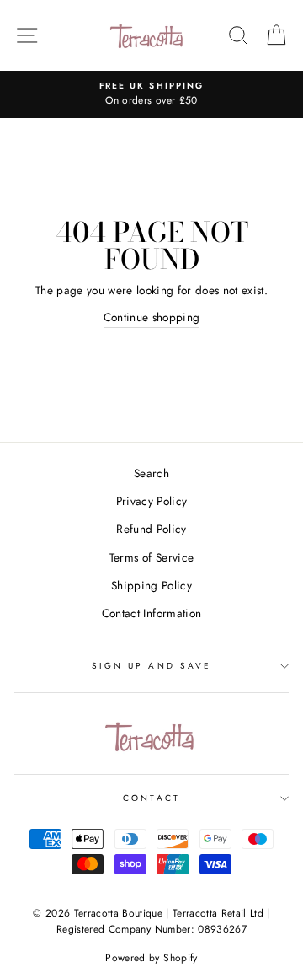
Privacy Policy (152, 500)
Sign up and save (151, 665)
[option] (151, 94)
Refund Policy (151, 528)
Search (151, 473)
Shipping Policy (151, 585)
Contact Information (151, 613)
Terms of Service (151, 557)
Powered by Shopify (151, 957)
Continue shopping (152, 317)
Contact (151, 798)
